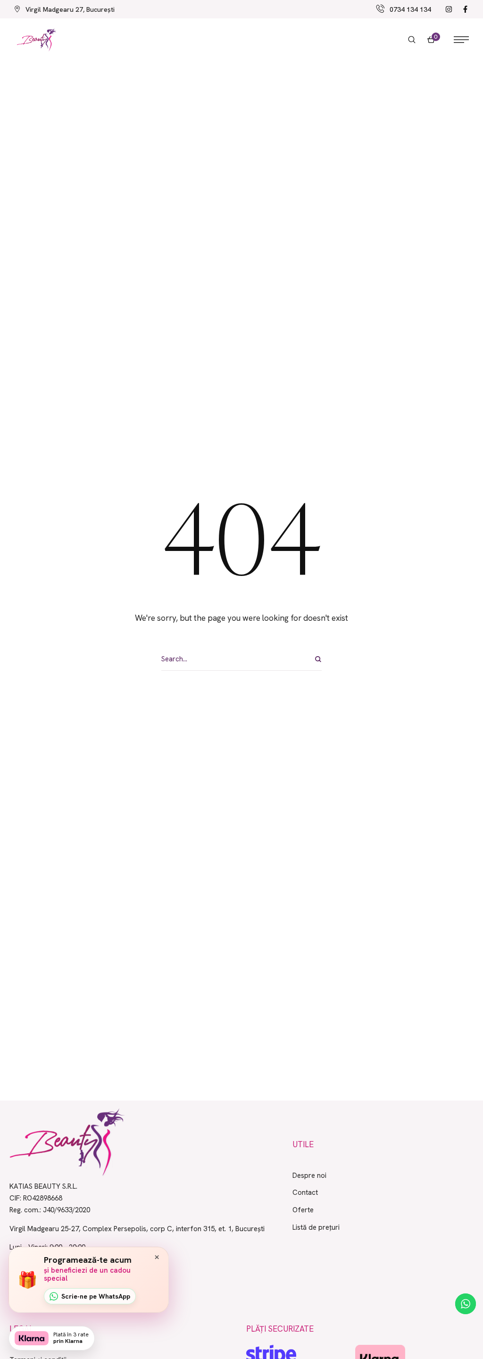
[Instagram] (448, 9)
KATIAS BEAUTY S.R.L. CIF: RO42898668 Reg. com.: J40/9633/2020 (49, 1198)
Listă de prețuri (316, 1227)
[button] (412, 39)
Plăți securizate (280, 1329)
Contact (305, 1192)
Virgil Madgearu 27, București (70, 9)
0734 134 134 (410, 9)
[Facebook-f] (465, 9)
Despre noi (309, 1175)
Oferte (303, 1210)
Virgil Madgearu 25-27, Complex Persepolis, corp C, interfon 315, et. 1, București (137, 1229)
